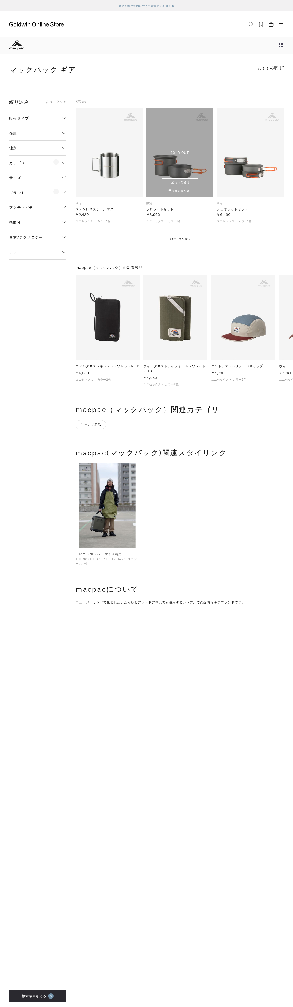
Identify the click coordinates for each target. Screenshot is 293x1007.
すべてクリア (56, 101)
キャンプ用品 (90, 424)
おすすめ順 (268, 67)
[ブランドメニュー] (281, 45)
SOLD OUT (179, 152)
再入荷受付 (182, 182)
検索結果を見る (37, 996)
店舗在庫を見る (182, 191)
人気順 (249, 85)
